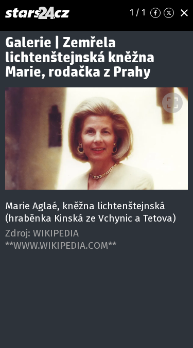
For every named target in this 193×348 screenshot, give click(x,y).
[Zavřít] (184, 13)
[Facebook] (155, 13)
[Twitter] (169, 13)
